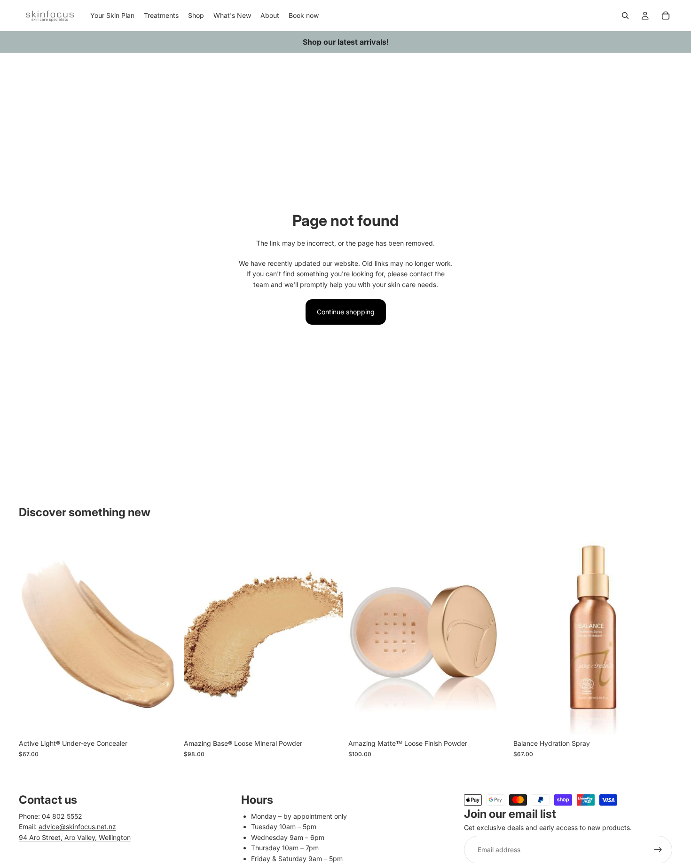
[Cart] (665, 15)
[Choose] (163, 719)
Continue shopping (346, 312)
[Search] (625, 15)
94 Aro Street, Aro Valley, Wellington (75, 837)
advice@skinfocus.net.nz (77, 827)
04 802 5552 (62, 816)
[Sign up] (658, 850)
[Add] (493, 719)
